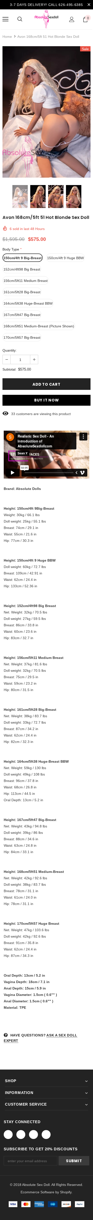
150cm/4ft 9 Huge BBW (65, 258)
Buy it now (46, 400)
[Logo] (46, 19)
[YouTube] (46, 1134)
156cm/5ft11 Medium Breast (25, 281)
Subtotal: (9, 369)
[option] (46, 112)
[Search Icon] (19, 19)
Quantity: (9, 350)
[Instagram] (33, 1134)
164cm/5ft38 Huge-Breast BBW (28, 303)
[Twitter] (20, 1134)
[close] (88, 4)
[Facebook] (8, 1134)
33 (13, 414)
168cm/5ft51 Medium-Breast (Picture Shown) (38, 326)
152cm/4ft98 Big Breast (21, 269)
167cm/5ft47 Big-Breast (21, 315)
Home (7, 37)
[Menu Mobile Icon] (5, 19)
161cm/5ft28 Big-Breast (21, 292)
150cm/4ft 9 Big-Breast (22, 258)
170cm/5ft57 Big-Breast (21, 337)
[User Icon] (71, 19)
